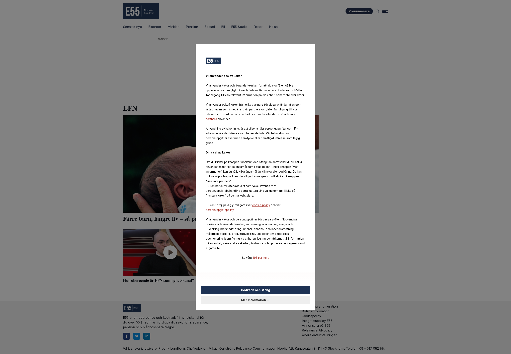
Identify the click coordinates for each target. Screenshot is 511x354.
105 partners (261, 258)
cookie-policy (261, 205)
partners (211, 119)
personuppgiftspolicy (220, 210)
